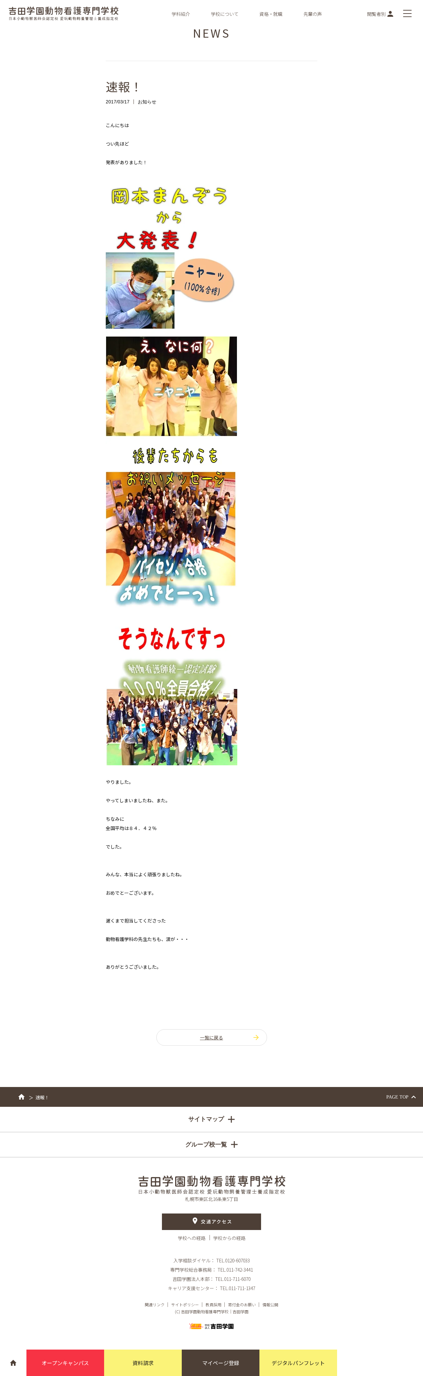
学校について (225, 14)
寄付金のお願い (242, 1304)
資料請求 (143, 1363)
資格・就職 (271, 14)
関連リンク (155, 1304)
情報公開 (270, 1304)
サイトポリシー (185, 1304)
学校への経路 (192, 1238)
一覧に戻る (211, 1037)
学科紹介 (181, 14)
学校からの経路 (229, 1238)
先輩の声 (312, 14)
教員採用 (213, 1304)
